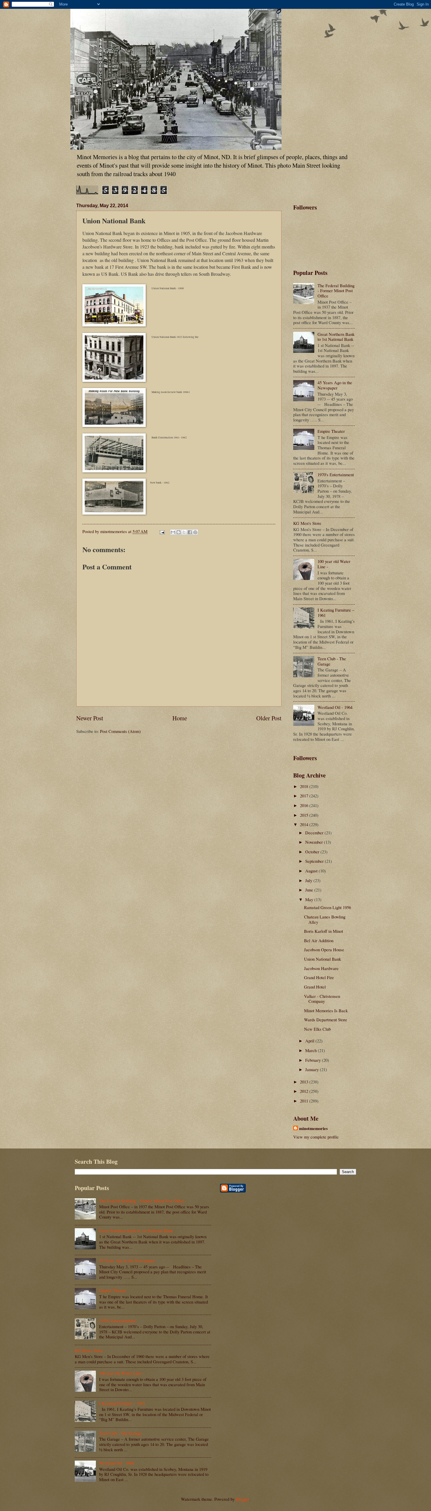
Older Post (268, 718)
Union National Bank (322, 959)
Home (179, 718)
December (315, 833)
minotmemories (313, 1128)
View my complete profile (316, 1137)
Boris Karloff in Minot (323, 931)
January (312, 1069)
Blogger (242, 1499)
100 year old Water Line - (334, 563)
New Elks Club (317, 1029)
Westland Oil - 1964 (335, 707)
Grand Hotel (315, 987)
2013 (304, 1082)
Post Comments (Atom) (120, 731)
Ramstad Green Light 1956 (327, 907)
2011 (304, 1101)
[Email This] (173, 532)
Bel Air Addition (318, 940)
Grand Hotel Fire (319, 977)
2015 (304, 815)
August (312, 871)
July (309, 880)
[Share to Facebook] (190, 532)
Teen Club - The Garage (332, 661)
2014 (304, 824)
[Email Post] (161, 531)
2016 (304, 805)
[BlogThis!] (178, 532)
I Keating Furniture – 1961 (336, 612)
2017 (304, 796)
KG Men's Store (307, 523)
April (310, 1041)
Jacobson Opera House (324, 949)
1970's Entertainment (336, 474)
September (315, 861)
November (314, 842)
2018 (304, 786)
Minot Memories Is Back (326, 1010)
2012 (304, 1091)
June (309, 890)
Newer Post (89, 718)
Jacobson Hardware (321, 968)
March (311, 1050)
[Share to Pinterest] (195, 532)
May (309, 899)
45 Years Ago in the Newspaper (335, 385)
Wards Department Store (325, 1019)
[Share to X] (184, 532)
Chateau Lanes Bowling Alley (324, 919)
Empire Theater (331, 431)
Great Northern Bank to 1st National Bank (336, 336)
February (313, 1060)
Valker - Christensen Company (322, 998)
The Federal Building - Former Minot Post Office (336, 291)
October (312, 852)
